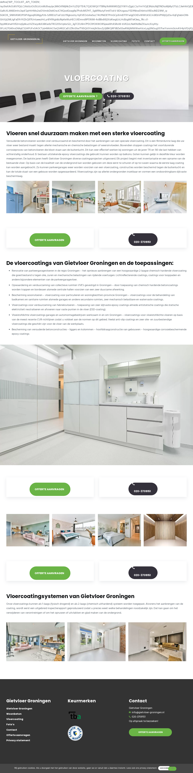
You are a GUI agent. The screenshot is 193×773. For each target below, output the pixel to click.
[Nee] (172, 769)
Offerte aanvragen (79, 96)
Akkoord (164, 768)
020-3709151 (120, 96)
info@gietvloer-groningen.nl (148, 712)
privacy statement (148, 768)
